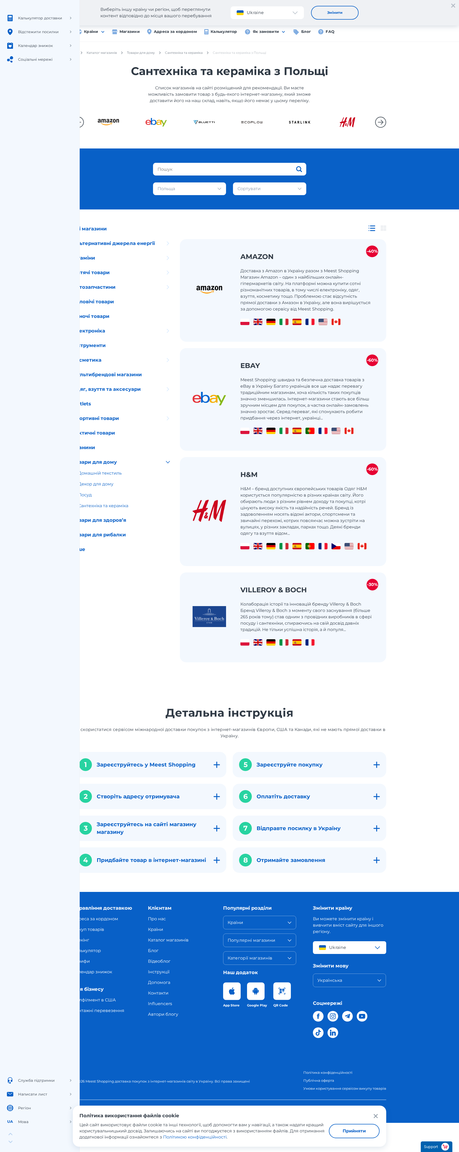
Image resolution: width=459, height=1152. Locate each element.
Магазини (130, 31)
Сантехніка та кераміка (103, 505)
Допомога (159, 982)
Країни (91, 31)
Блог (306, 31)
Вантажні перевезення (98, 1010)
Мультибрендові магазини (107, 375)
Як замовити (266, 31)
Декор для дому (95, 484)
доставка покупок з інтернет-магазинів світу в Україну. (164, 1081)
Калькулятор (224, 31)
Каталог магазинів (168, 940)
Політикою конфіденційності (195, 1137)
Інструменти (89, 345)
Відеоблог (159, 961)
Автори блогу (163, 1014)
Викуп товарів (88, 929)
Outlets (82, 404)
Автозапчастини (94, 287)
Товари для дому (95, 462)
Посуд (85, 494)
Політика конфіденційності (327, 1072)
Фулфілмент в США (94, 999)
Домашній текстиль (100, 473)
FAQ (330, 31)
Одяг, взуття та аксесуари (107, 389)
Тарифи (81, 961)
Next (380, 122)
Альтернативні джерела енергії (114, 243)
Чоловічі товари (93, 302)
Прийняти (354, 1130)
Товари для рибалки (99, 535)
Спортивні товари (96, 418)
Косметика (87, 360)
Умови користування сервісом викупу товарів (344, 1088)
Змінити (334, 12)
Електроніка (89, 331)
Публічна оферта (318, 1080)
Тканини (84, 447)
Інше (79, 549)
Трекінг (81, 940)
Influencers (160, 1003)
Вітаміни (84, 258)
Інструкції (158, 971)
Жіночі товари (91, 316)
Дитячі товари (91, 272)
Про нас (157, 918)
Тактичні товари (94, 433)
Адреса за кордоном (175, 31)
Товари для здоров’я (99, 520)
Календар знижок (92, 971)
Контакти (158, 993)
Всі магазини (90, 229)
